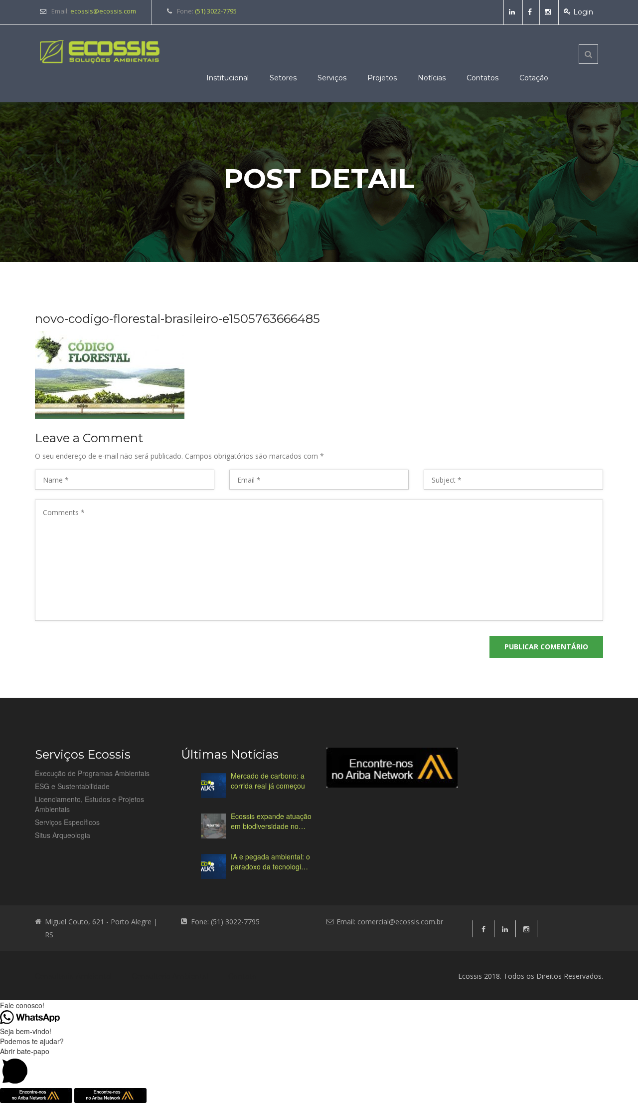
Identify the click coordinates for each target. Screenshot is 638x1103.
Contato (242, 976)
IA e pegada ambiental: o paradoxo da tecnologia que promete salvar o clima (270, 861)
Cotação (533, 77)
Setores (283, 77)
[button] (319, 1067)
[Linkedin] (513, 11)
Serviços (332, 77)
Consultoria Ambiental (73, 976)
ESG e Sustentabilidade (72, 786)
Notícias (432, 77)
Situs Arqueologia (62, 835)
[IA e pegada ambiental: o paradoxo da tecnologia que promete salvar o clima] (213, 866)
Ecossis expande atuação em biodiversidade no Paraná (271, 821)
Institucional (227, 77)
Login (583, 11)
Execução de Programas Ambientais (92, 773)
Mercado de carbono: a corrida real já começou (268, 781)
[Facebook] (531, 11)
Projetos (382, 77)
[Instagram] (549, 11)
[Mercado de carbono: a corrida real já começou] (213, 785)
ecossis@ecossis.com (103, 10)
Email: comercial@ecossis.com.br (389, 921)
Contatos (482, 77)
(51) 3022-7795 (216, 10)
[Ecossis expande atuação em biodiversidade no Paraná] (213, 826)
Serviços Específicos (67, 822)
